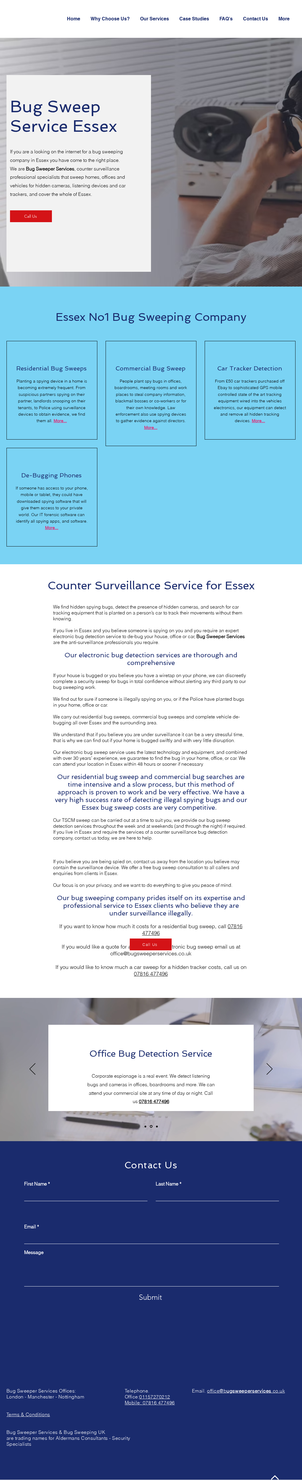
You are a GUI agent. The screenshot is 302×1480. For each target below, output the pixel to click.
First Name (35, 1183)
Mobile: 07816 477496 (150, 1403)
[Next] (270, 1069)
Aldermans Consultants (82, 1438)
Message (34, 1252)
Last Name (167, 1183)
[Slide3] (156, 1126)
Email (30, 1226)
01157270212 (154, 1397)
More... (150, 427)
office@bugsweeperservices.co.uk (150, 953)
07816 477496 (151, 973)
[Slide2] (151, 1126)
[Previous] (32, 1069)
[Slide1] (145, 1126)
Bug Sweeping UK (84, 1432)
